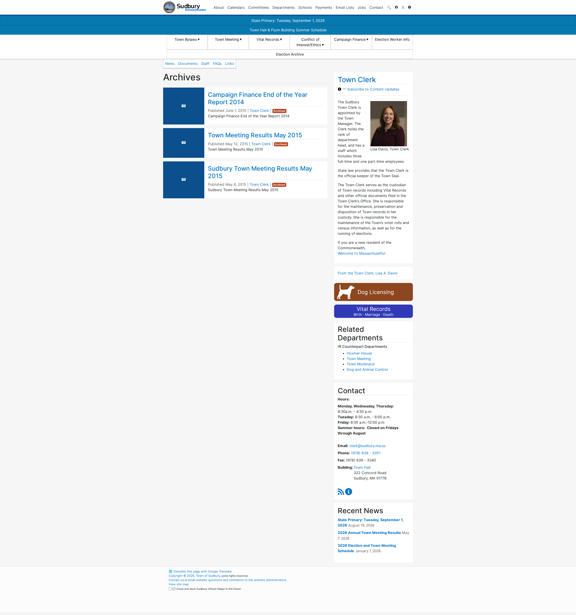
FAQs (217, 63)
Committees (258, 7)
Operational (360, 593)
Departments (283, 7)
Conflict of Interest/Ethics (309, 42)
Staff (205, 63)
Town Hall (362, 467)
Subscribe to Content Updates (373, 89)
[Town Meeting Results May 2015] (184, 142)
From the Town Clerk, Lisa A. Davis (367, 273)
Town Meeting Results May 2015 (255, 135)
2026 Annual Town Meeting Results (369, 532)
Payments (323, 7)
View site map (179, 584)
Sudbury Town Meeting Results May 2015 (260, 172)
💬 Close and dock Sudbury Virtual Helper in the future (206, 588)
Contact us (176, 580)
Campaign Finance (350, 39)
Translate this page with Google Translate (200, 571)
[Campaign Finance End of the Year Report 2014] (184, 106)
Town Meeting (227, 39)
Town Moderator (361, 364)
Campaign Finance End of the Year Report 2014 (257, 98)
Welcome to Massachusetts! (361, 253)
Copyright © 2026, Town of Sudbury (194, 575)
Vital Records (267, 39)
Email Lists (345, 7)
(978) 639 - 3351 (365, 453)
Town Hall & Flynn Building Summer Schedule (288, 30)
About (219, 7)
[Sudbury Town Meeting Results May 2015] (184, 179)
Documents (188, 63)
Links (229, 63)
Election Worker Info (392, 39)
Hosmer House (359, 353)
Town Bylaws (186, 39)
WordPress (352, 571)
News (170, 63)
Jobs (362, 7)
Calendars (236, 7)
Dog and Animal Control (367, 369)
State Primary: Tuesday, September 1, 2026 (288, 20)
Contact (376, 7)
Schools (305, 7)
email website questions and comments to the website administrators (237, 580)
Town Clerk (259, 110)
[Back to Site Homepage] (184, 7)
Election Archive (290, 54)
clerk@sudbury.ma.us (367, 445)
